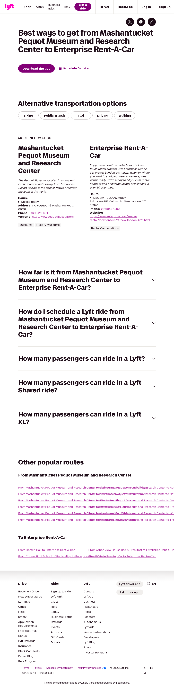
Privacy (37, 668)
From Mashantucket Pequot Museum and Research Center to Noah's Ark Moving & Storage (78, 520)
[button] (87, 280)
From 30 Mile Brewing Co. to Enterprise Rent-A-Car (122, 556)
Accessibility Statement (59, 668)
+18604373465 (110, 209)
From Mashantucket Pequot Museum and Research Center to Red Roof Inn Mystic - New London (81, 494)
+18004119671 (38, 213)
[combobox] (151, 583)
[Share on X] (130, 22)
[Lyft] (9, 6)
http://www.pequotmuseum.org (53, 217)
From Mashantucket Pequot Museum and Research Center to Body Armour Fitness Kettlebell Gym (83, 488)
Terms (25, 668)
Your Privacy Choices (89, 668)
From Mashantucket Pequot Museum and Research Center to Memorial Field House (73, 507)
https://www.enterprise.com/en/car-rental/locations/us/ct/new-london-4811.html (120, 218)
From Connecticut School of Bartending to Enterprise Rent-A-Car (61, 556)
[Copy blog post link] (152, 22)
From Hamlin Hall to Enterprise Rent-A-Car (46, 550)
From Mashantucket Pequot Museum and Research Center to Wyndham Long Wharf (73, 513)
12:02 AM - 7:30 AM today (109, 198)
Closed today (30, 202)
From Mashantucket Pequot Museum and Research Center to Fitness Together (69, 500)
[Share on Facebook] (141, 22)
